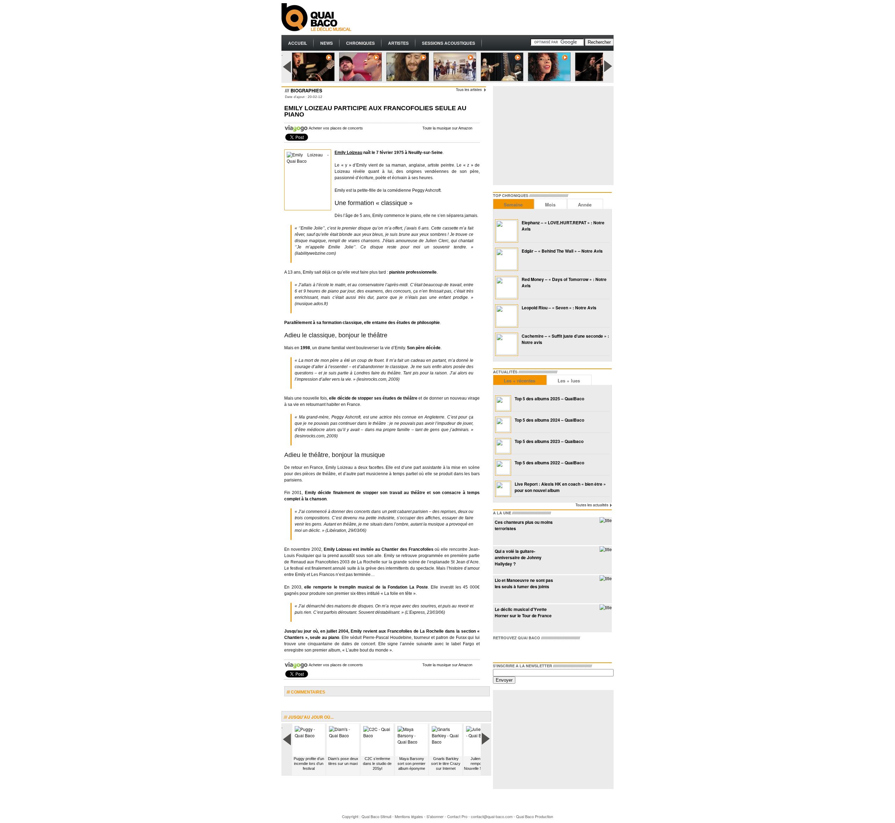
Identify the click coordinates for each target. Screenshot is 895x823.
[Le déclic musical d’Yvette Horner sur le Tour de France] (606, 607)
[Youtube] (532, 649)
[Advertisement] (486, 17)
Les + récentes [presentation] (519, 380)
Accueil (297, 43)
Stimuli (385, 816)
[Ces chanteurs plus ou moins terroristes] (606, 520)
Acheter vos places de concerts (336, 128)
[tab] (513, 204)
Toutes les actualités (591, 504)
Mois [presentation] (550, 204)
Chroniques (360, 43)
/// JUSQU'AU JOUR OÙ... (309, 717)
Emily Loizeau (348, 152)
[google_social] (521, 649)
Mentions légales (409, 816)
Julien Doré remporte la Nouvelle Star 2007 (480, 764)
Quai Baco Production (534, 816)
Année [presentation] (585, 204)
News (326, 43)
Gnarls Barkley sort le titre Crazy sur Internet (445, 764)
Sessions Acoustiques (448, 43)
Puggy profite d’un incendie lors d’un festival (309, 764)
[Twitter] (509, 649)
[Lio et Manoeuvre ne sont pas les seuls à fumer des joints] (606, 578)
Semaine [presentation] (513, 204)
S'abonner (435, 816)
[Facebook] (498, 649)
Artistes (398, 43)
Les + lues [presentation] (569, 380)
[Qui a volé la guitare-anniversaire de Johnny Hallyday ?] (606, 549)
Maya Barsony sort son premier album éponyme (411, 764)
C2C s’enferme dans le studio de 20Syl (377, 764)
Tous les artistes (469, 89)
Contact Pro (457, 816)
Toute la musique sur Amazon (447, 128)
